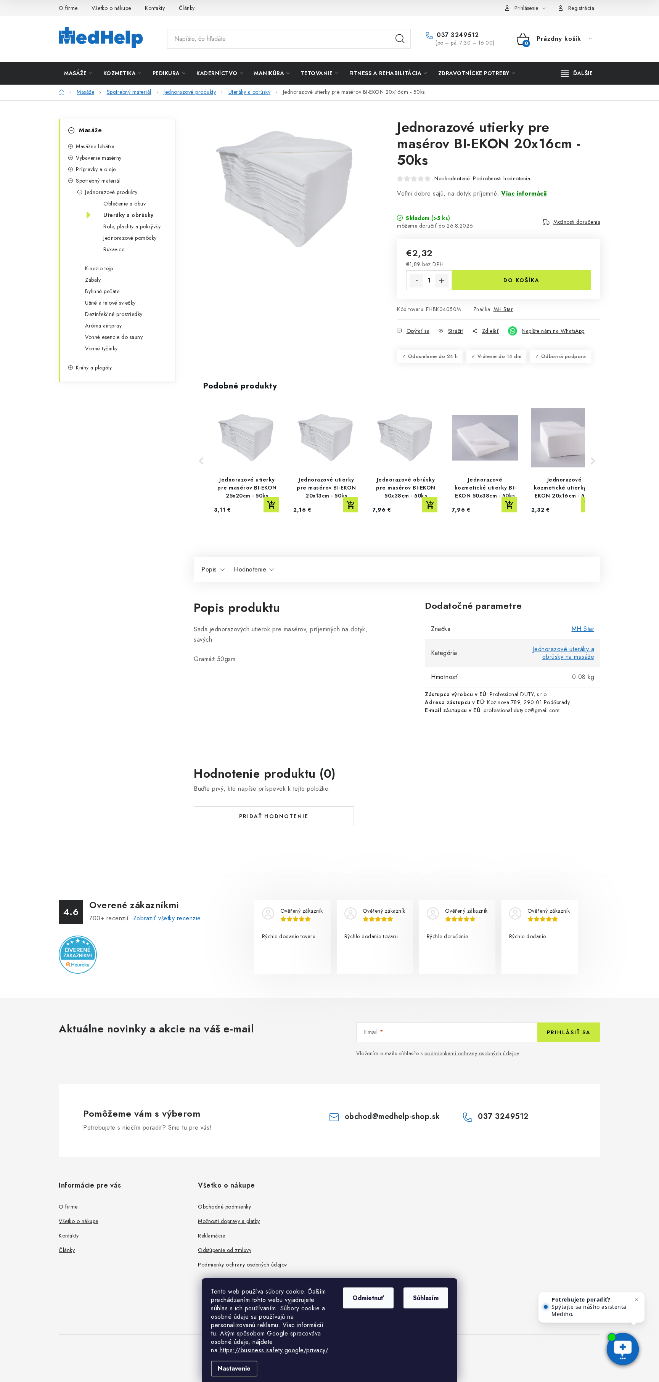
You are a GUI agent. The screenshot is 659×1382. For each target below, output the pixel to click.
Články (187, 8)
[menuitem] (78, 73)
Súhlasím (426, 1298)
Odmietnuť (368, 1298)
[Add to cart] (271, 504)
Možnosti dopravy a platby (229, 1221)
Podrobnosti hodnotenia (501, 178)
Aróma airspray (103, 325)
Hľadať (400, 39)
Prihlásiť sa (569, 1032)
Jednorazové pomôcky (130, 238)
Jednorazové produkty (111, 192)
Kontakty (155, 8)
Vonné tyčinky (101, 348)
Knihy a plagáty (94, 367)
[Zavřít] (636, 1300)
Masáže (90, 130)
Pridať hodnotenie (274, 816)
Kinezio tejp (99, 268)
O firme (68, 8)
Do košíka (521, 280)
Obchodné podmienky (224, 1206)
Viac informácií (524, 193)
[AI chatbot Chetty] (623, 1350)
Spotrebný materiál (98, 181)
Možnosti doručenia (576, 222)
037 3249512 (457, 35)
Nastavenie (234, 1368)
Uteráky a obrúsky (128, 215)
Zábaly (93, 280)
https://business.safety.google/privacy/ (274, 1350)
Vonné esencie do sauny (114, 337)
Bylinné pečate (102, 291)
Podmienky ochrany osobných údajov (242, 1264)
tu (213, 1333)
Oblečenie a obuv (124, 203)
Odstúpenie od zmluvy (224, 1250)
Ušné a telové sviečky (110, 303)
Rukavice (113, 249)
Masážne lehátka (95, 146)
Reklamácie (211, 1235)
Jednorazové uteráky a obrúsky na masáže (564, 653)
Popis (209, 569)
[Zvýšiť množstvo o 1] (441, 280)
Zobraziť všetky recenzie (167, 918)
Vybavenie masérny (99, 158)
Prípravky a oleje (96, 169)
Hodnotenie (250, 569)
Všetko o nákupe (111, 8)
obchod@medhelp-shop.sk (392, 1116)
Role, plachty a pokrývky (132, 226)
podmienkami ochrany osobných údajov (471, 1053)
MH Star (503, 309)
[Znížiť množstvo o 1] (416, 280)
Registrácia (581, 8)
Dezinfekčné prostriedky (114, 314)
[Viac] (577, 73)
